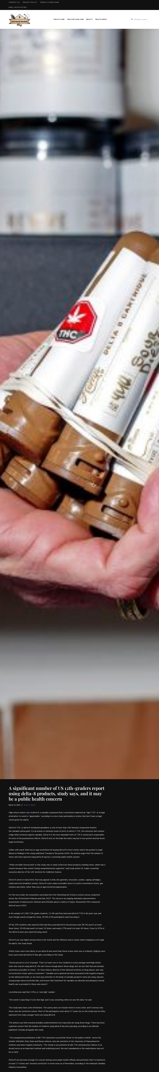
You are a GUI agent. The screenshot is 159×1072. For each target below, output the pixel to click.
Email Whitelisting (18, 7)
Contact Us (14, 2)
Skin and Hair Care (75, 19)
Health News (101, 19)
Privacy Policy (30, 2)
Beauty (89, 19)
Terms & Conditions (49, 2)
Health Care (59, 19)
